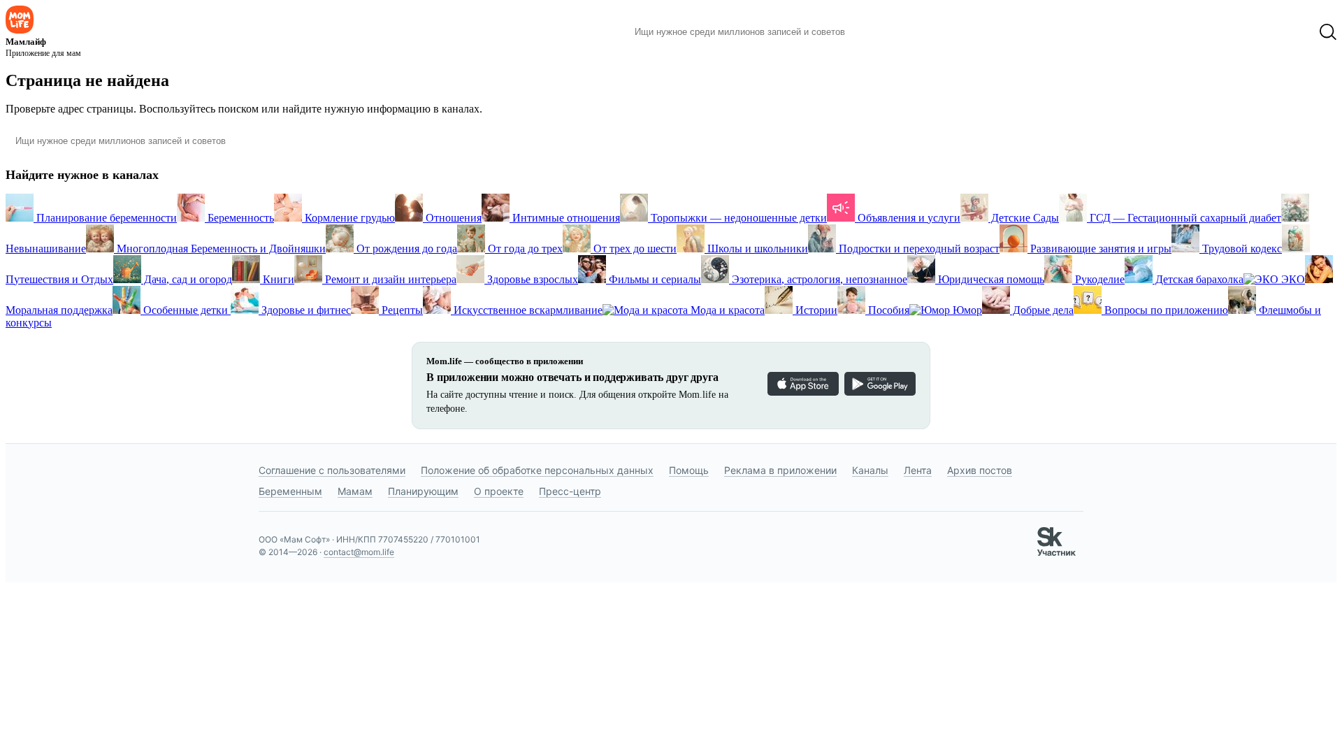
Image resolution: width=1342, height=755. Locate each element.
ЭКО (1291, 279)
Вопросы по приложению (1165, 310)
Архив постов (979, 470)
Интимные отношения (565, 218)
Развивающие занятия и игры (1099, 248)
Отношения (452, 218)
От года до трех (524, 248)
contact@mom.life (359, 552)
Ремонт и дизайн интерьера (389, 279)
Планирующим (423, 491)
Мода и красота (726, 310)
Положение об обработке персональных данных (537, 470)
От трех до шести (634, 248)
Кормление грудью (348, 218)
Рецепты (401, 310)
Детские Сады (1023, 218)
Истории (815, 310)
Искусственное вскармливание (527, 310)
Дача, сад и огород (186, 279)
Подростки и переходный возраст (918, 248)
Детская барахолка (1198, 279)
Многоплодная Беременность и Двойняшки (220, 248)
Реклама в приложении (780, 470)
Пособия (887, 310)
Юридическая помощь (989, 279)
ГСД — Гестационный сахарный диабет (1184, 218)
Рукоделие (1098, 279)
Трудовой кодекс (1240, 248)
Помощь (689, 470)
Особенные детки (185, 310)
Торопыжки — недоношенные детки (737, 218)
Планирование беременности (105, 218)
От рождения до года (405, 248)
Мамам (355, 491)
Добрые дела (1042, 310)
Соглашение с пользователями (332, 470)
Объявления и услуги (907, 218)
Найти (877, 32)
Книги (277, 279)
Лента (918, 470)
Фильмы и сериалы (653, 279)
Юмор (966, 310)
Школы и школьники (756, 248)
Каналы (870, 470)
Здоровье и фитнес (305, 310)
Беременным (290, 491)
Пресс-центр (570, 491)
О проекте (499, 491)
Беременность (239, 218)
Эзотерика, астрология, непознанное (818, 279)
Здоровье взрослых (531, 279)
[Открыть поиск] (1328, 32)
